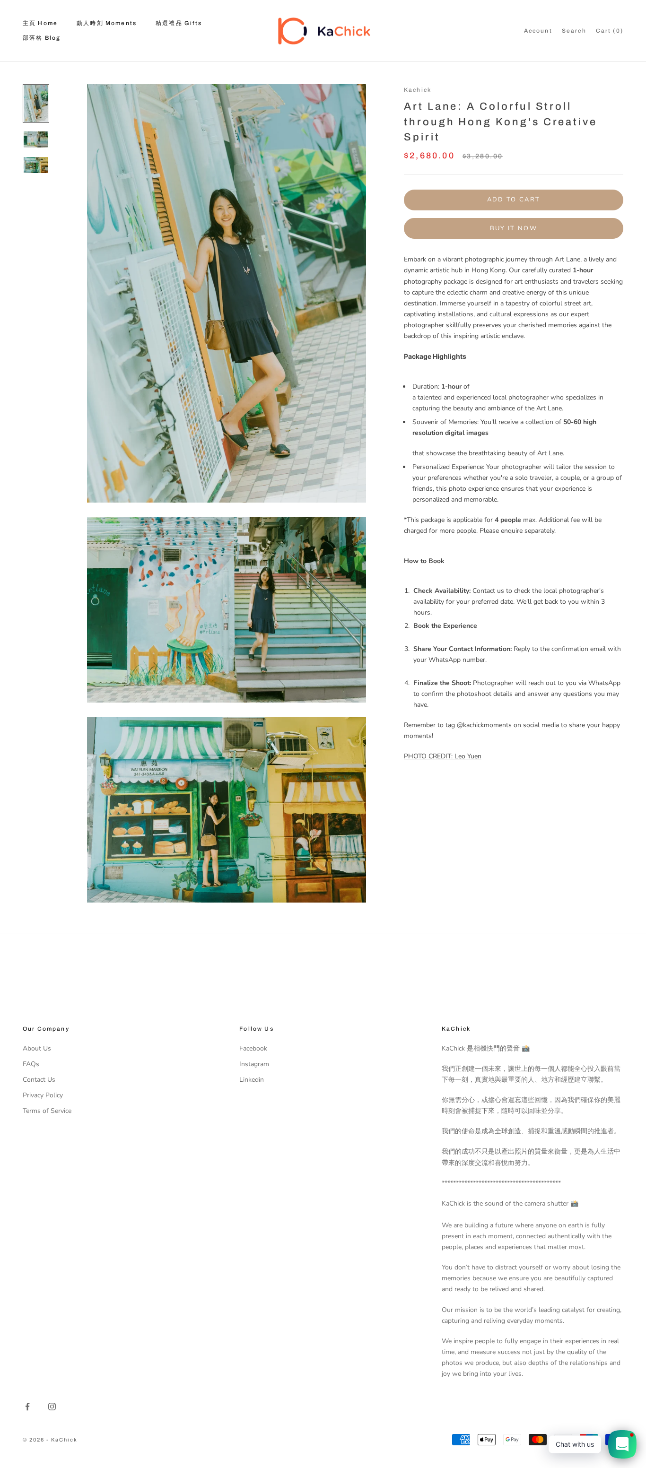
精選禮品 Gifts (179, 23)
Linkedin (251, 1079)
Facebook (253, 1048)
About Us (37, 1048)
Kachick (417, 90)
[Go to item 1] (36, 103)
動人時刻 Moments (107, 23)
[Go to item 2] (36, 139)
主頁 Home (40, 23)
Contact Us (39, 1079)
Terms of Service (47, 1110)
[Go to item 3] (36, 165)
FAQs (31, 1064)
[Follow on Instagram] (52, 1406)
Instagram (254, 1064)
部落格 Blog (42, 38)
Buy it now (513, 228)
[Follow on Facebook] (27, 1406)
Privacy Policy (43, 1095)
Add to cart (514, 199)
